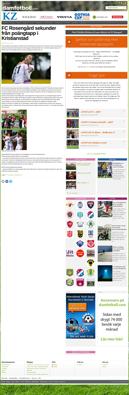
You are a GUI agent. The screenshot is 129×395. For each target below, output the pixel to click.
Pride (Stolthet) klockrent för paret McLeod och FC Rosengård (96, 32)
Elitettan (3, 370)
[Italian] (125, 3)
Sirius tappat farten (31, 372)
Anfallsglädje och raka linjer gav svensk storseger (118, 165)
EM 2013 (4, 372)
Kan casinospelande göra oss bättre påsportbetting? (119, 204)
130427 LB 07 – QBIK (90, 111)
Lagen (18, 22)
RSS (39, 378)
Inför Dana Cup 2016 (84, 173)
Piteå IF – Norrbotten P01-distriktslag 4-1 (84, 164)
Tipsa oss (34, 378)
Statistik (104, 366)
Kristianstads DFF (17, 175)
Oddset (88, 67)
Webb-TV (25, 22)
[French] (121, 3)
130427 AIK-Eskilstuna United (93, 142)
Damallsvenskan (6, 364)
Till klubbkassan (59, 22)
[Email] (3, 181)
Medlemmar (39, 22)
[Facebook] (6, 181)
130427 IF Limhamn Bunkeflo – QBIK (97, 122)
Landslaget (4, 368)
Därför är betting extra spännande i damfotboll (118, 249)
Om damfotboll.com (24, 378)
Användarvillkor (13, 378)
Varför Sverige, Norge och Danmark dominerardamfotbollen (119, 227)
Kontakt (106, 3)
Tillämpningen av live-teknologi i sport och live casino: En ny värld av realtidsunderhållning (38, 365)
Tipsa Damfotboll (113, 3)
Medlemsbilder (48, 22)
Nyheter (6, 22)
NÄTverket (75, 22)
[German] (123, 3)
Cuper (32, 22)
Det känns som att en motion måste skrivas (37, 374)
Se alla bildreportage (96, 154)
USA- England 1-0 (83, 183)
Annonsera (105, 364)
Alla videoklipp (73, 193)
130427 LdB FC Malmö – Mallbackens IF (98, 132)
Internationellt (5, 366)
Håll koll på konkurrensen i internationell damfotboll (36, 369)
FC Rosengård (9, 175)
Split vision (83, 22)
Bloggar (12, 22)
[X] (10, 181)
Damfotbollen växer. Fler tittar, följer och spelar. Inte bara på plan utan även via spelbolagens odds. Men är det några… (119, 257)
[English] (119, 3)
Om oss (67, 22)
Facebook (79, 364)
